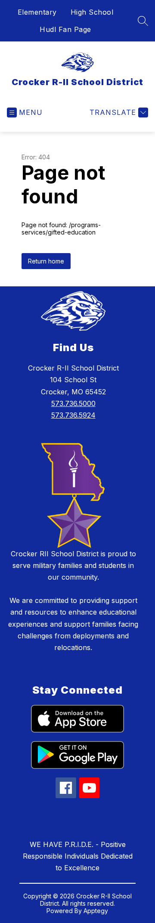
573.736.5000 (73, 403)
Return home (46, 261)
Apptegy (96, 910)
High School (92, 12)
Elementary (37, 12)
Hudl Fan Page (65, 29)
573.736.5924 (73, 415)
